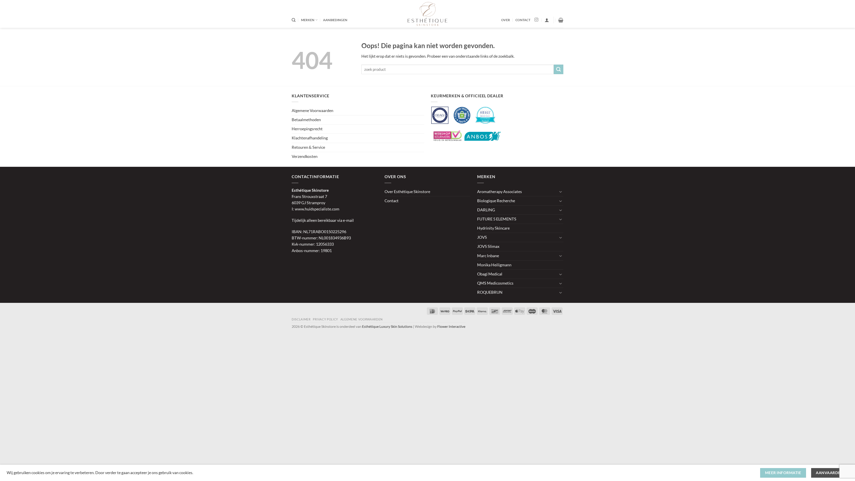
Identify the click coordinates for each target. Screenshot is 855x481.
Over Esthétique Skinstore (407, 191)
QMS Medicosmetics (495, 283)
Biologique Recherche (496, 200)
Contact (392, 200)
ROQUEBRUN (490, 292)
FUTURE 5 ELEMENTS (496, 219)
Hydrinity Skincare (493, 228)
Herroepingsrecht (307, 128)
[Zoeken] (293, 20)
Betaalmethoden (306, 119)
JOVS (482, 237)
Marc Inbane (488, 255)
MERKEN (308, 20)
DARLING (486, 210)
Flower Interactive (451, 326)
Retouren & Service (308, 147)
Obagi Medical (489, 274)
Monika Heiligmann (494, 265)
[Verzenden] (558, 69)
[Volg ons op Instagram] (536, 20)
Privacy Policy (325, 319)
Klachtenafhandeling (310, 138)
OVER (505, 20)
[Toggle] (560, 192)
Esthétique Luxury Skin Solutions (387, 326)
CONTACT (522, 20)
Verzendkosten (305, 156)
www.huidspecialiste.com (317, 209)
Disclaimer (301, 319)
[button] (547, 20)
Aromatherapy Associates (499, 191)
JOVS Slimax (488, 246)
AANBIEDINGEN (335, 20)
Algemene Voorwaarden (312, 110)
